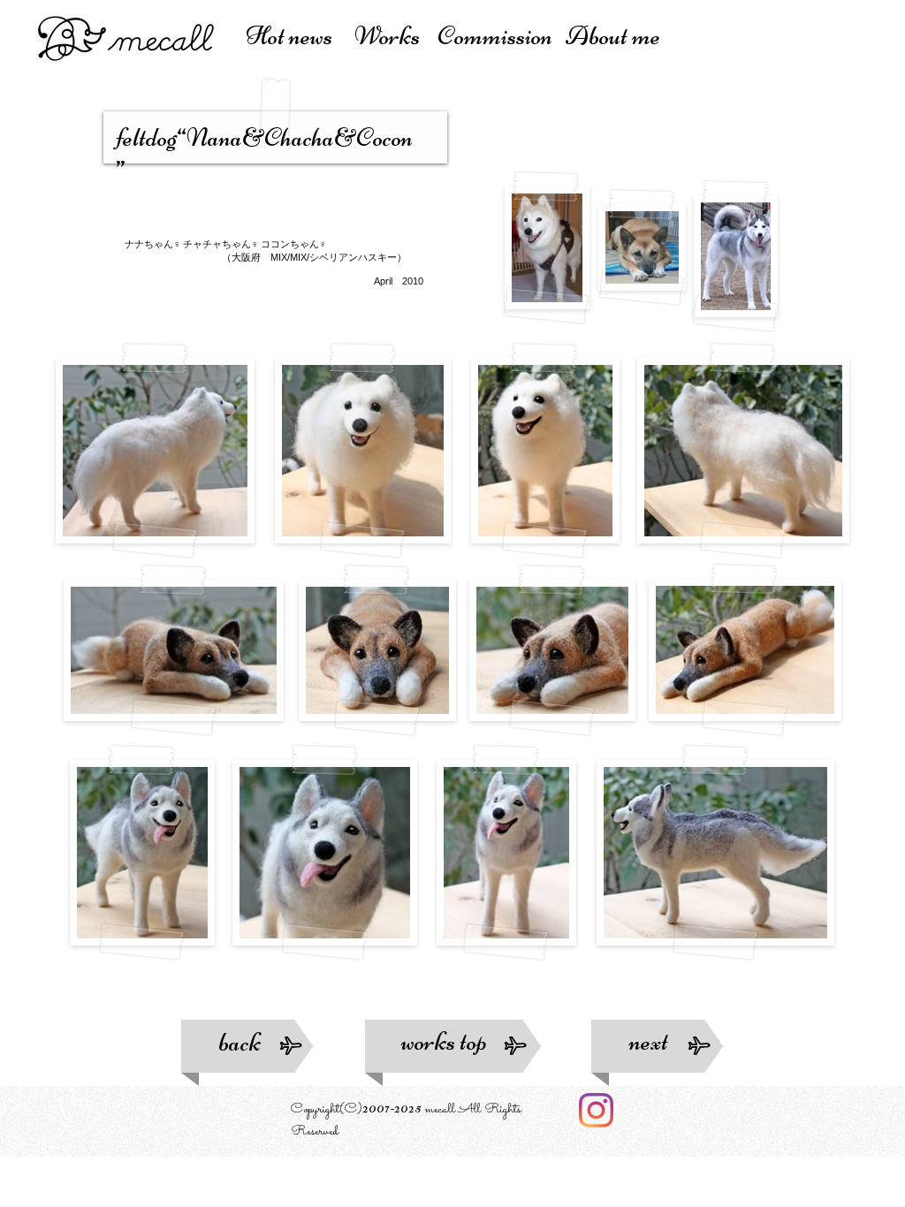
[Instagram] (596, 1110)
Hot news (293, 35)
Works (391, 35)
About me (613, 35)
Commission (499, 35)
